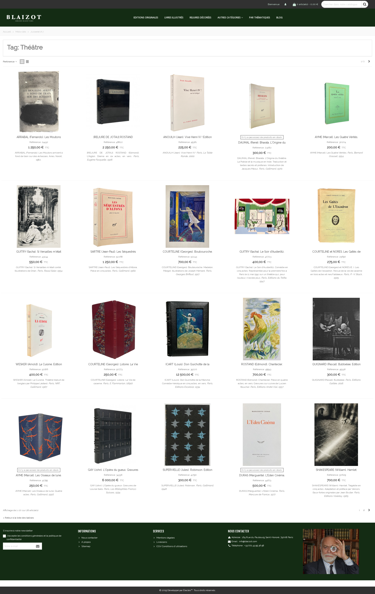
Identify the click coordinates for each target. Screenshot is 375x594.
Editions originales (146, 17)
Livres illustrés (173, 17)
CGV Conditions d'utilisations (171, 546)
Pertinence (9, 61)
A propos (86, 542)
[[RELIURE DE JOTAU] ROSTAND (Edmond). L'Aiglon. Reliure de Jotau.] (113, 102)
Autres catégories (229, 17)
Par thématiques (259, 17)
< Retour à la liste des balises (18, 517)
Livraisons (161, 542)
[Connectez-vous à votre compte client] (286, 4)
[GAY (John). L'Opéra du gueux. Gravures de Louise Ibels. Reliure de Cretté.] (113, 434)
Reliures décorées (200, 17)
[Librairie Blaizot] (27, 18)
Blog (279, 17)
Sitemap (85, 546)
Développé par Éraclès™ (180, 590)
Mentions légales (165, 537)
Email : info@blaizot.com (244, 541)
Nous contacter (89, 537)
